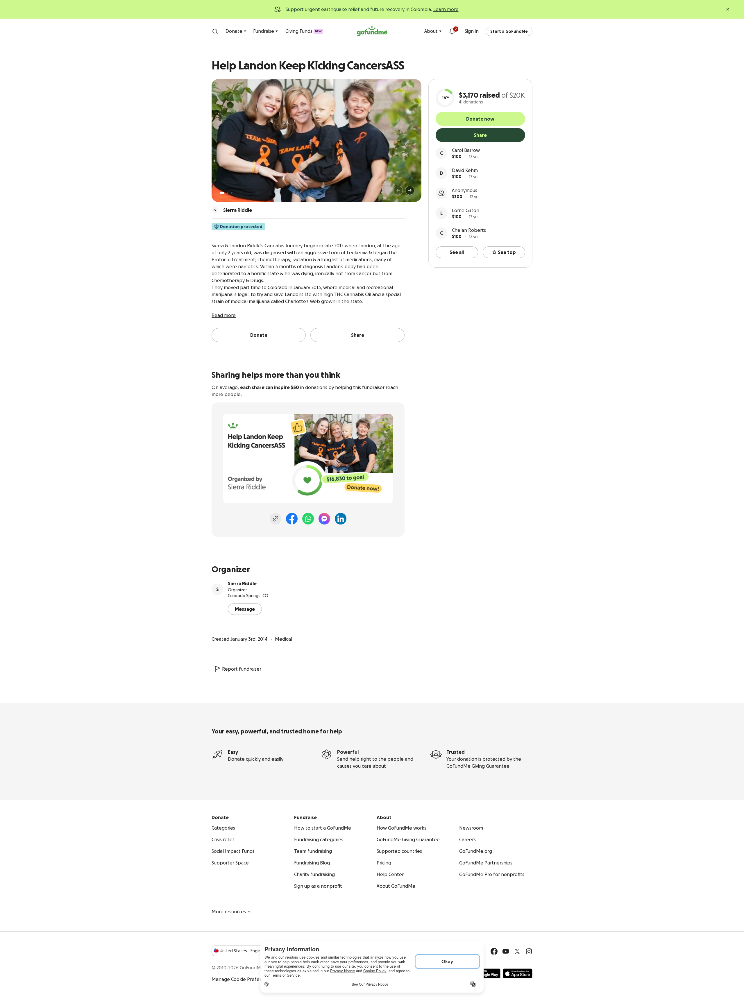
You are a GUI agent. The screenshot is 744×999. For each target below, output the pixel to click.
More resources (229, 911)
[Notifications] (452, 31)
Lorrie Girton (465, 210)
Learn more (446, 9)
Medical (283, 639)
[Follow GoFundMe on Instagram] (529, 951)
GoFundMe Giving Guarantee (477, 766)
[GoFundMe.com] (372, 31)
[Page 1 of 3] (222, 193)
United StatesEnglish (242, 950)
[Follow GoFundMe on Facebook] (494, 951)
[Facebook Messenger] (324, 518)
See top (507, 252)
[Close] (727, 9)
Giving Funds (303, 31)
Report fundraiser (241, 669)
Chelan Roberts (469, 230)
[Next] (409, 190)
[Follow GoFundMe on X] (517, 951)
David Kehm (465, 170)
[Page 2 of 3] (227, 193)
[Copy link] (275, 518)
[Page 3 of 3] (232, 193)
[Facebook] (292, 518)
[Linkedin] (340, 518)
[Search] (215, 31)
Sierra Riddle (242, 583)
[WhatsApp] (308, 518)
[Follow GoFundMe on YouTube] (506, 951)
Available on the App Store (517, 973)
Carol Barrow (466, 150)
